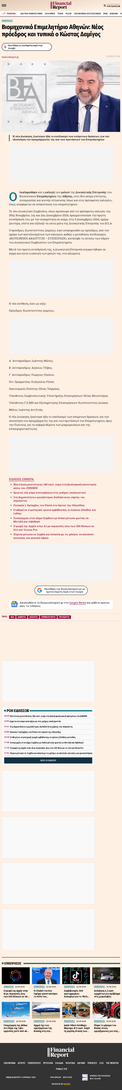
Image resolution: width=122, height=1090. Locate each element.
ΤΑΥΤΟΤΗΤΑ (67, 1077)
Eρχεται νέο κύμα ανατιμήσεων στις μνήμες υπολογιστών (49, 492)
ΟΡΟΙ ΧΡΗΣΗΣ (55, 1077)
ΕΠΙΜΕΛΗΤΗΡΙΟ (48, 617)
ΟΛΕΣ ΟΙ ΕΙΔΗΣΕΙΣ (48, 760)
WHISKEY (66, 1084)
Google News (77, 602)
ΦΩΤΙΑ (68, 13)
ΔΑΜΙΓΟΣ (22, 617)
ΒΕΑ (12, 617)
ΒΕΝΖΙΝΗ (114, 13)
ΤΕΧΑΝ (60, 13)
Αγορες (21, 1063)
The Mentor (112, 1063)
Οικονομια (9, 1063)
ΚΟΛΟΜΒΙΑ (50, 13)
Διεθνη (81, 1063)
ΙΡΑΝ (105, 13)
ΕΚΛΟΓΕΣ (33, 617)
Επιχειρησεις (34, 1063)
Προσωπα (48, 1063)
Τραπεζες (92, 1063)
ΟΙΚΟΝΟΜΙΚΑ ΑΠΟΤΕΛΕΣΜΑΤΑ (87, 13)
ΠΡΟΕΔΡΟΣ (64, 617)
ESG (102, 1063)
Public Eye (61, 1069)
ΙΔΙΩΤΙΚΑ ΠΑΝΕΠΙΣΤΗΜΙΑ (31, 13)
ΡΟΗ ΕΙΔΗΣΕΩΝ (113, 6)
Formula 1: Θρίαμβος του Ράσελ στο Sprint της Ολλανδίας (49, 505)
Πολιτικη (70, 1063)
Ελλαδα (59, 1063)
